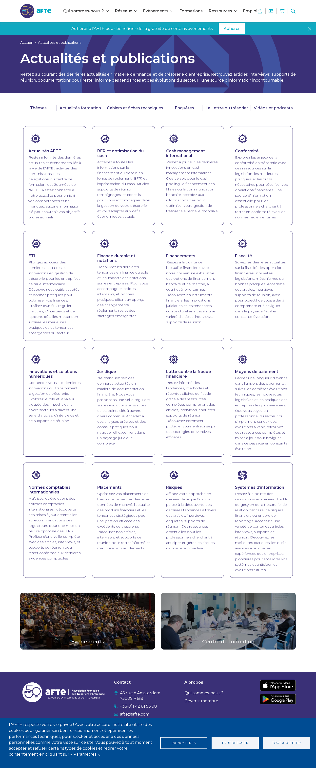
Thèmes (38, 108)
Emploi (250, 11)
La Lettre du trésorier (226, 108)
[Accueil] (35, 10)
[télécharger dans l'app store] (278, 685)
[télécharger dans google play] (278, 699)
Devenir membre (201, 700)
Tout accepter (286, 743)
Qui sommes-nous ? (203, 693)
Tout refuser (235, 743)
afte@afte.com (134, 714)
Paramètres (184, 743)
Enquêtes (184, 108)
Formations (191, 11)
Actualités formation (80, 108)
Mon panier (282, 11)
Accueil (26, 42)
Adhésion (271, 11)
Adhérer (232, 28)
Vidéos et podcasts (273, 108)
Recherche (293, 11)
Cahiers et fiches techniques (135, 108)
